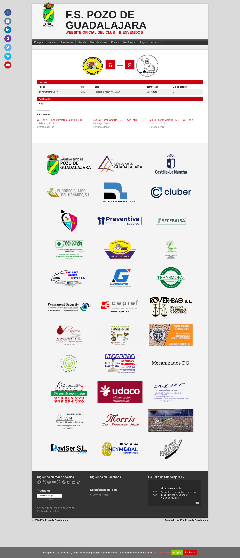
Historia (81, 42)
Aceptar (177, 552)
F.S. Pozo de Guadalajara (106, 20)
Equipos (38, 42)
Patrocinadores (98, 42)
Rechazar (190, 552)
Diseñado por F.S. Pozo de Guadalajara (186, 520)
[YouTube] (7, 64)
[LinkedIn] (7, 29)
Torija (41, 103)
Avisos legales (44, 507)
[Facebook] (7, 12)
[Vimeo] (7, 56)
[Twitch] (7, 38)
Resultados (67, 42)
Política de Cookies (64, 507)
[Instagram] (7, 21)
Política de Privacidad (48, 511)
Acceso (155, 42)
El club (115, 42)
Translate (58, 499)
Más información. (162, 552)
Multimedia (129, 42)
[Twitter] (7, 47)
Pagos (143, 42)
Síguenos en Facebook (105, 477)
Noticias (52, 42)
